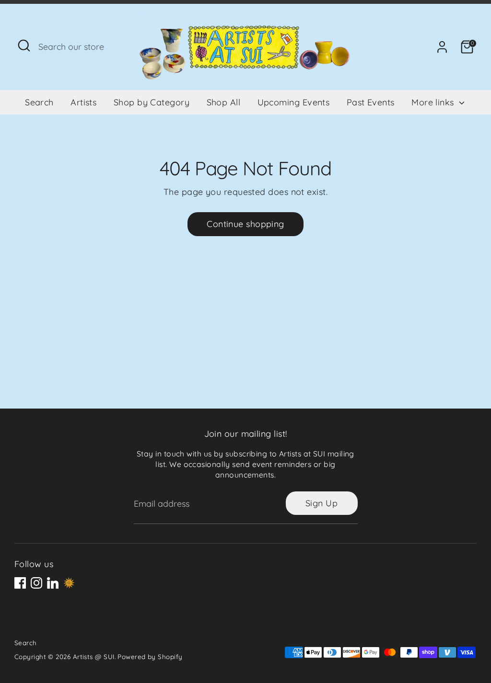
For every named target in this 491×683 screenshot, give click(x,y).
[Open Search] (24, 45)
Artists (83, 102)
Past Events (371, 102)
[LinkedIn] (52, 583)
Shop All (224, 102)
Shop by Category (151, 102)
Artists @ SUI (94, 656)
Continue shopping (245, 223)
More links (433, 102)
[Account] (442, 47)
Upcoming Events (293, 102)
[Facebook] (20, 583)
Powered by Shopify (149, 656)
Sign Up (321, 503)
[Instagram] (36, 583)
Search (39, 102)
